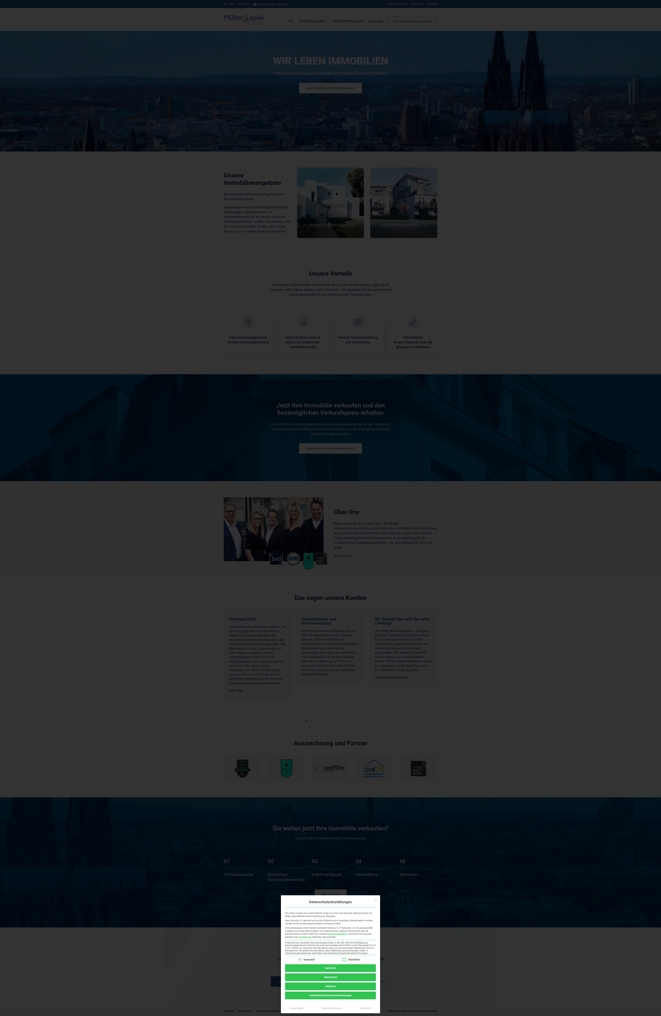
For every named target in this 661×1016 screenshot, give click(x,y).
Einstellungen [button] (305, 937)
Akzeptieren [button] (330, 977)
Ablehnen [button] (330, 986)
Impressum (365, 1008)
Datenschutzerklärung (337, 934)
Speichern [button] (330, 968)
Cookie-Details (296, 1008)
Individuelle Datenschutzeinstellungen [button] (330, 995)
